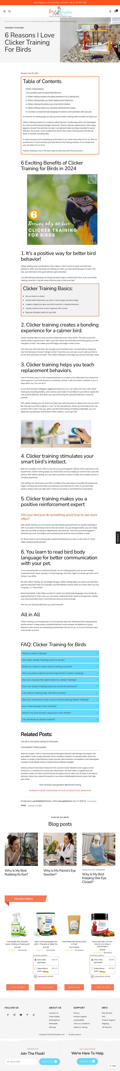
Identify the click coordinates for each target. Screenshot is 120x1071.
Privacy (76, 1013)
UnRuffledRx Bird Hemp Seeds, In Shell (74, 942)
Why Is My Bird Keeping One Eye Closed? (94, 878)
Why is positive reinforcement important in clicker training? (53, 673)
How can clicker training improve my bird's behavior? (49, 686)
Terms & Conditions (82, 1023)
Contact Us (53, 1013)
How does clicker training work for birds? (43, 659)
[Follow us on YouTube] (21, 1015)
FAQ (103, 1016)
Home (7, 21)
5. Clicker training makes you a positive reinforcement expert (51, 108)
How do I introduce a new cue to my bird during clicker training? (55, 699)
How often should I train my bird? (39, 706)
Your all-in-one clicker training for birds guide (39, 741)
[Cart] (115, 11)
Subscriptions (54, 1020)
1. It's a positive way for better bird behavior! (43, 92)
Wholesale (53, 1023)
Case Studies (54, 1016)
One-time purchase (41, 961)
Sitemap (52, 1027)
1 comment (91, 801)
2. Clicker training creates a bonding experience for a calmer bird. (52, 96)
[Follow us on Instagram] (14, 1015)
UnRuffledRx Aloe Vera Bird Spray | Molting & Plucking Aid (17, 942)
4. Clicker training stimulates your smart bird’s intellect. (48, 104)
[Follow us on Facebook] (8, 1015)
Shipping (105, 1023)
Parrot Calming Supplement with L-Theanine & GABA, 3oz (46, 942)
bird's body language (74, 593)
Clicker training (27, 266)
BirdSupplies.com (58, 1034)
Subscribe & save (42, 969)
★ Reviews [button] (118, 537)
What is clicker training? (34, 653)
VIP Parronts (107, 1027)
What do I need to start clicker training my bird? (47, 666)
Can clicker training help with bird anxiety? (44, 692)
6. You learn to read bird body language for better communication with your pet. (59, 112)
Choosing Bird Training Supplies (33, 747)
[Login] (110, 11)
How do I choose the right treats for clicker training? (49, 679)
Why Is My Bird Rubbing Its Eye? (16, 872)
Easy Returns (107, 1013)
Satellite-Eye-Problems (93, 870)
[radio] (35, 959)
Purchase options (40, 955)
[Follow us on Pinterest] (27, 1015)
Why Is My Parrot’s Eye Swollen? (59, 872)
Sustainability (79, 1020)
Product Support (80, 1016)
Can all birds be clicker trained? (38, 719)
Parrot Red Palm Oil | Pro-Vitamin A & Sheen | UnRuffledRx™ (102, 944)
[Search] (9, 11)
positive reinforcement (36, 542)
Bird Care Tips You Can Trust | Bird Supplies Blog (28, 21)
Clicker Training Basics (35, 89)
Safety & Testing (80, 1027)
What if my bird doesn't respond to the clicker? (46, 712)
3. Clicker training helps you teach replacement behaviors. (49, 100)
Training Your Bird (14, 28)
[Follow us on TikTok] (33, 1015)
